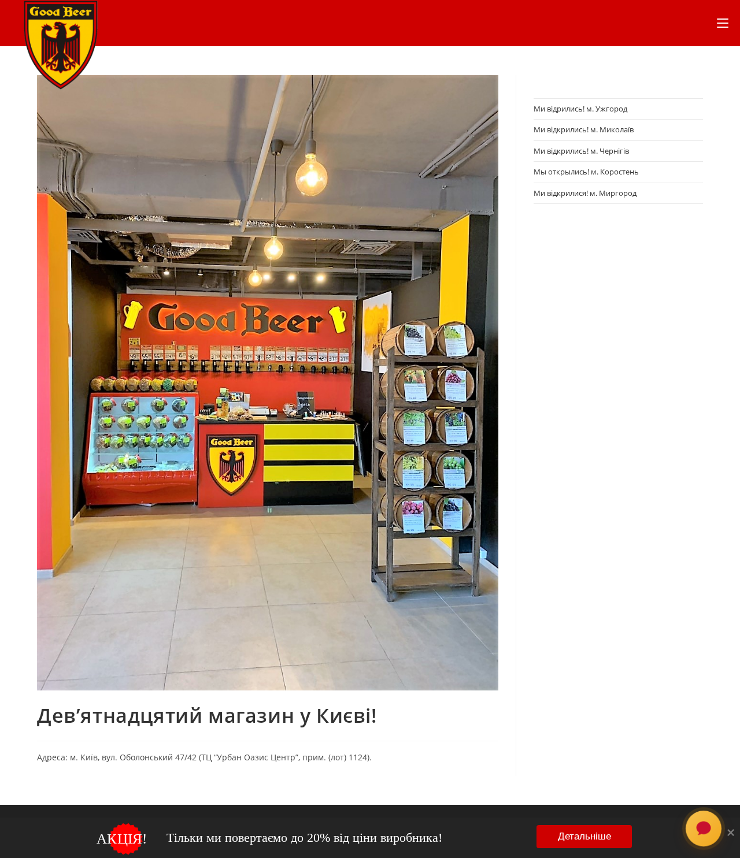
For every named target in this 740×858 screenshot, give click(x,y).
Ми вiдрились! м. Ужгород (580, 108)
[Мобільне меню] (722, 23)
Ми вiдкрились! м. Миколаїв (584, 129)
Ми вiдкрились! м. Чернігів (581, 151)
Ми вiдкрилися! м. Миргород (585, 193)
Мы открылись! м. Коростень (586, 171)
